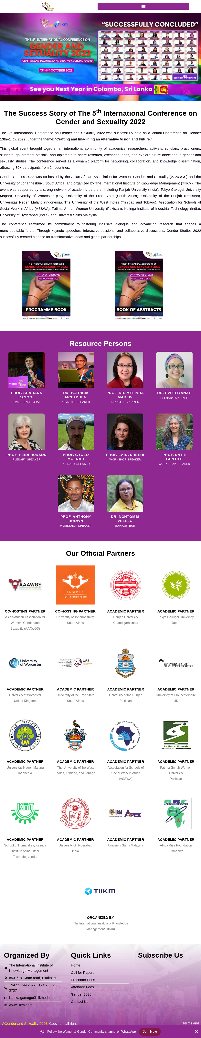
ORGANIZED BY (100, 918)
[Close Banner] (196, 1031)
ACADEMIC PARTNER (125, 611)
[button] (143, 6)
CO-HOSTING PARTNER (25, 611)
